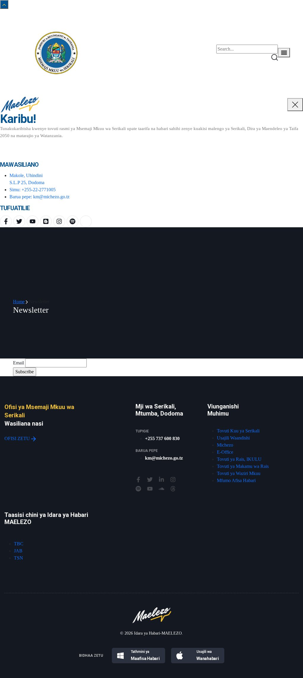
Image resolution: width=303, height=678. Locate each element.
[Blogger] (46, 221)
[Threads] (173, 489)
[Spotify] (72, 221)
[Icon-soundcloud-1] (86, 221)
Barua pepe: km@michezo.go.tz (39, 196)
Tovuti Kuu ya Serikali (238, 430)
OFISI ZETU (17, 438)
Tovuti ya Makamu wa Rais (243, 466)
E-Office (225, 452)
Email (18, 362)
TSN (18, 557)
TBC (18, 543)
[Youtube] (32, 221)
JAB (18, 550)
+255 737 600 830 (162, 438)
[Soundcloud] (161, 489)
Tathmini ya (140, 652)
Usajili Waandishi (233, 437)
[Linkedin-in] (161, 479)
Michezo (225, 444)
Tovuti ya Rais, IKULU (239, 459)
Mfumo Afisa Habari (236, 480)
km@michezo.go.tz (164, 457)
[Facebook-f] (6, 221)
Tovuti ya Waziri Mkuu (238, 473)
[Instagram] (59, 221)
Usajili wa (204, 652)
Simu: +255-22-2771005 (32, 189)
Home (19, 301)
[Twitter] (19, 221)
